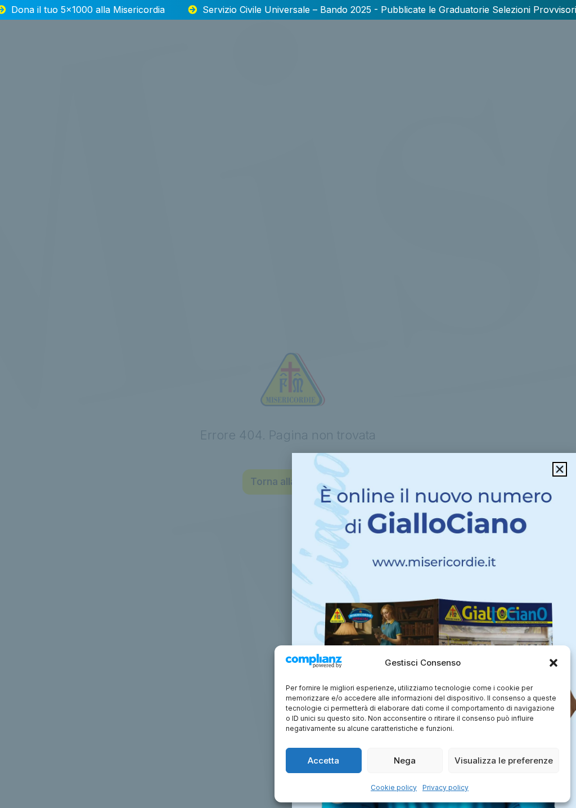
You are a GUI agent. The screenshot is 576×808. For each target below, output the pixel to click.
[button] (553, 662)
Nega (405, 760)
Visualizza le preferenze (503, 760)
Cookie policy (394, 787)
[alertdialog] (288, 10)
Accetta (323, 760)
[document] (288, 404)
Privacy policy (445, 787)
